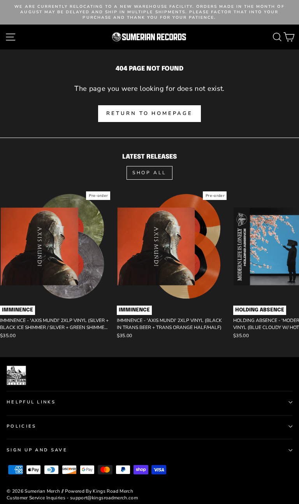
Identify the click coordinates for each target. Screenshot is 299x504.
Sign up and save (37, 450)
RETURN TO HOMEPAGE (149, 113)
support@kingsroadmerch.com (104, 498)
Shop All (149, 173)
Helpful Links (31, 402)
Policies (22, 426)
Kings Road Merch (113, 491)
